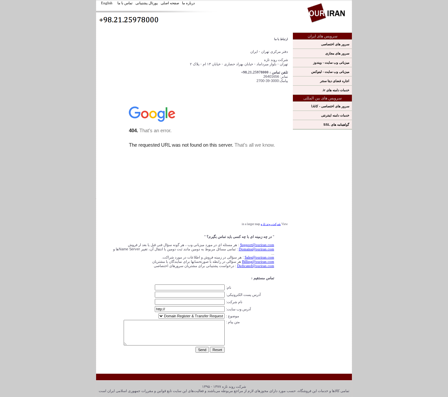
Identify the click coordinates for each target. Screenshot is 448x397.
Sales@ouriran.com (259, 257)
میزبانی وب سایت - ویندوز (331, 62)
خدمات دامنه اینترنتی (335, 115)
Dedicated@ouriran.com (255, 266)
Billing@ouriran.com (258, 261)
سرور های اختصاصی (335, 44)
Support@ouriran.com (257, 245)
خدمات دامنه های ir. (335, 90)
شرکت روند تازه (271, 224)
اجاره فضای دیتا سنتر (334, 81)
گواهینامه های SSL (336, 124)
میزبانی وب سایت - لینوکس (330, 71)
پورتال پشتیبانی (146, 3)
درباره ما (188, 3)
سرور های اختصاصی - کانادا (330, 106)
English (106, 3)
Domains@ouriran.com (256, 249)
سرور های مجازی (337, 53)
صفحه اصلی (170, 3)
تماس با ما (124, 3)
